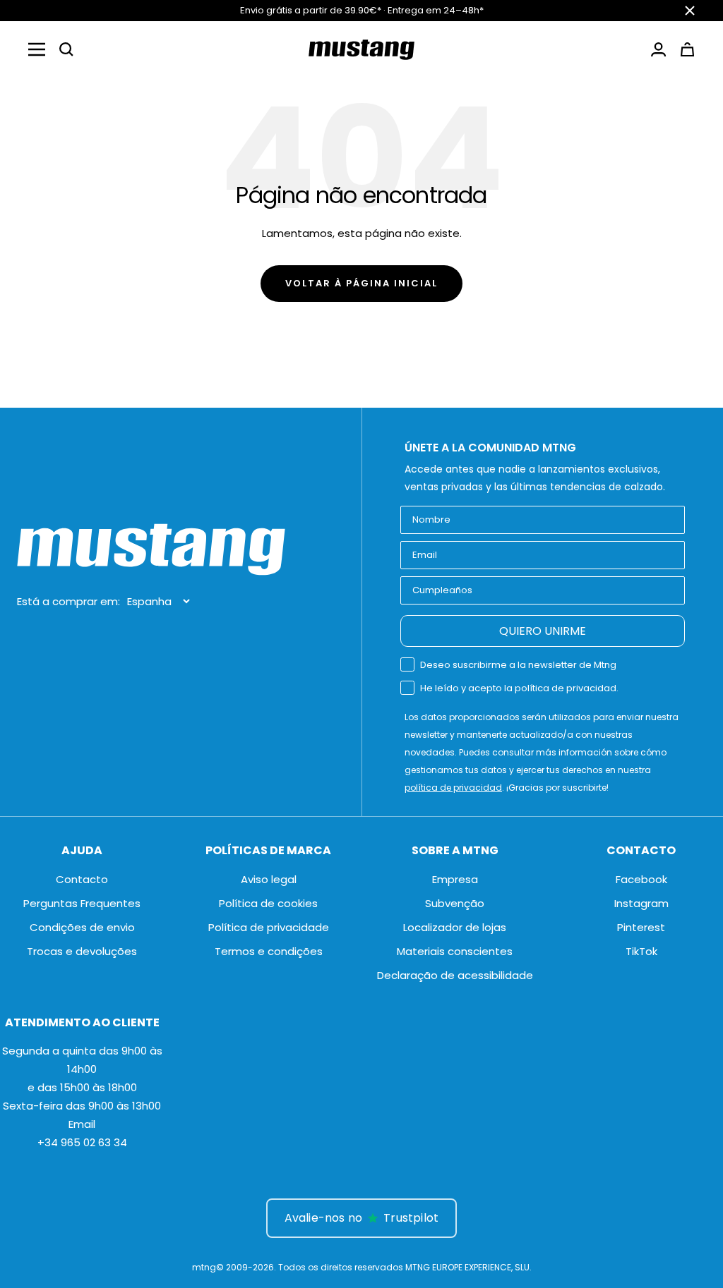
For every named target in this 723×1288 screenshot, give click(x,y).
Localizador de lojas (454, 927)
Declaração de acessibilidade (455, 975)
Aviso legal (269, 879)
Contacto (82, 879)
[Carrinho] (687, 49)
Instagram (641, 903)
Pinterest (641, 927)
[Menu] (36, 49)
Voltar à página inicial (361, 283)
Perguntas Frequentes (82, 903)
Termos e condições (269, 951)
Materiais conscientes (455, 951)
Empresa (455, 879)
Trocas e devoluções (82, 951)
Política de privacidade (268, 927)
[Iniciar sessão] (658, 49)
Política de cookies (268, 903)
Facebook (641, 879)
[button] (66, 49)
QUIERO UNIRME (542, 631)
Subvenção (454, 903)
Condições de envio (82, 927)
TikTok (641, 951)
